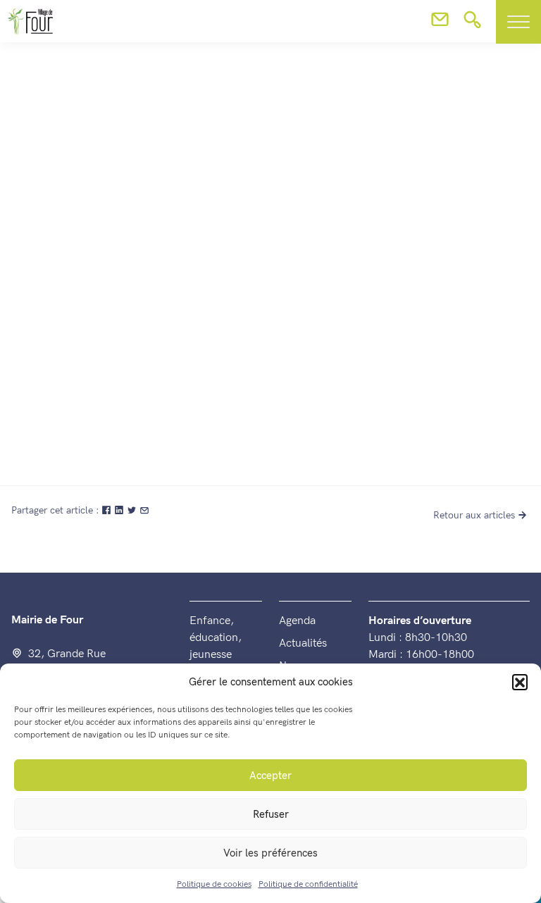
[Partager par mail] (144, 510)
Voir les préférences (270, 853)
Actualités (303, 643)
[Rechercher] (472, 24)
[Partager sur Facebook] (107, 510)
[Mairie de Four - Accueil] (18, 217)
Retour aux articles (474, 515)
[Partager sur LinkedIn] (120, 510)
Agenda (297, 621)
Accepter (270, 775)
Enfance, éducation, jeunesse (215, 637)
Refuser (271, 814)
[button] (520, 682)
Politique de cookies (214, 884)
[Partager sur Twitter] (133, 510)
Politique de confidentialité (308, 884)
